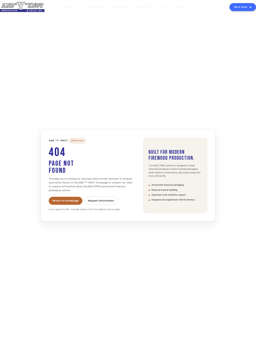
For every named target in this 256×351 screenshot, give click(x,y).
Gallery (166, 7)
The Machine (96, 7)
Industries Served (144, 7)
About (80, 7)
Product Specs (118, 7)
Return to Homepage (65, 200)
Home (68, 7)
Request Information (101, 200)
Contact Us (183, 7)
